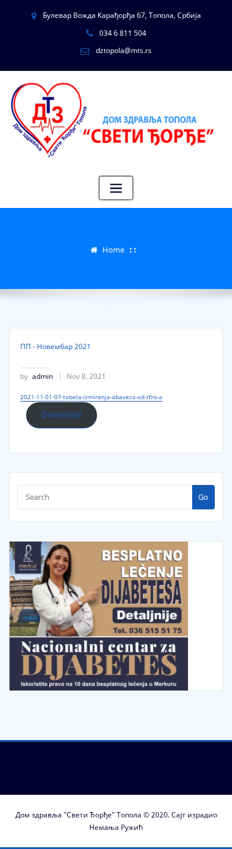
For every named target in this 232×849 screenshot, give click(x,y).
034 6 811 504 (122, 33)
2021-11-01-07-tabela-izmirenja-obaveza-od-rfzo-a (91, 397)
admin (36, 376)
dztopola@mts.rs (124, 50)
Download (61, 414)
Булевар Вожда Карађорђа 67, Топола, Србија (122, 15)
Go (203, 497)
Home (113, 249)
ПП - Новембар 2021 (55, 346)
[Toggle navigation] (116, 188)
